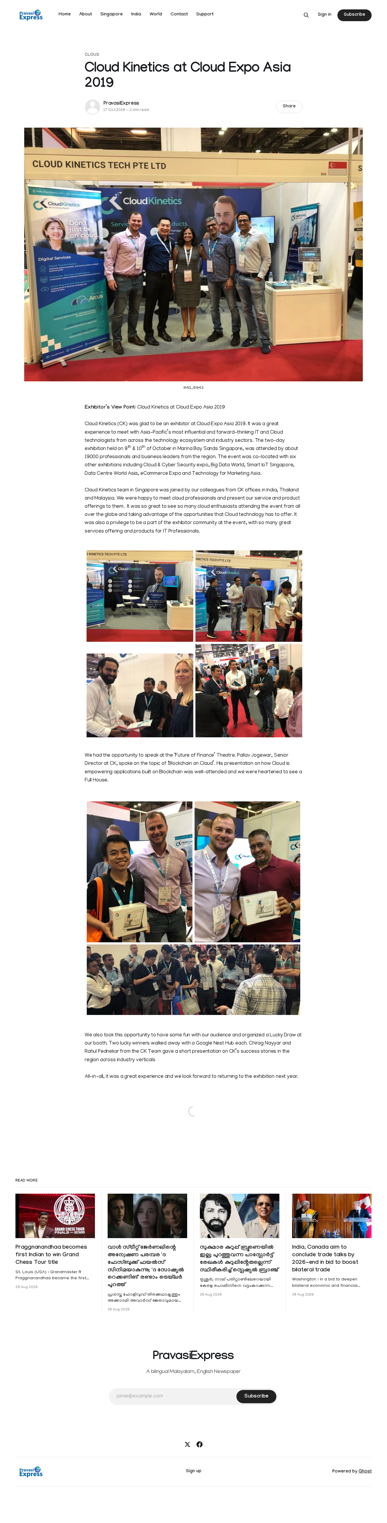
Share (289, 106)
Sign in (324, 15)
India (136, 15)
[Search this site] (306, 15)
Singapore (111, 15)
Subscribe (354, 15)
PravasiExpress (121, 104)
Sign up (193, 1471)
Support (204, 15)
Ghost (365, 1472)
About (85, 15)
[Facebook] (200, 1444)
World (156, 15)
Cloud (92, 55)
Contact (179, 15)
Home (65, 15)
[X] (187, 1444)
